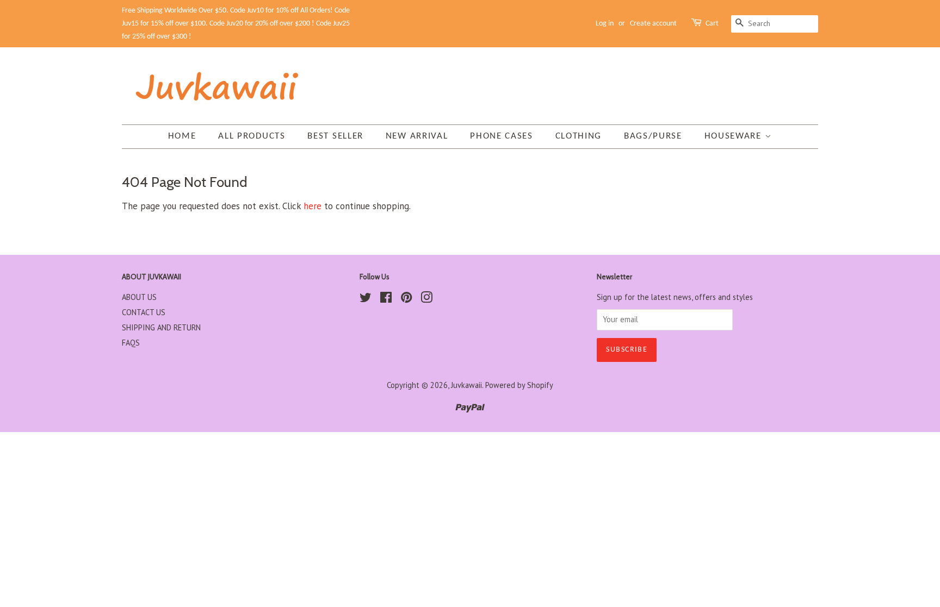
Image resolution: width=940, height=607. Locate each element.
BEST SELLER (335, 136)
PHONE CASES (501, 136)
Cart (712, 24)
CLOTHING (578, 136)
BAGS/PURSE (653, 136)
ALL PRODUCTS (251, 136)
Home (182, 136)
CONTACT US (143, 312)
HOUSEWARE (734, 136)
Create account (653, 24)
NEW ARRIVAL (417, 136)
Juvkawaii (466, 385)
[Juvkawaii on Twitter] (366, 299)
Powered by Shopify (519, 385)
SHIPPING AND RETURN (161, 327)
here (312, 206)
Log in (605, 24)
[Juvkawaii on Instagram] (426, 299)
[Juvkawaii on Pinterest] (406, 299)
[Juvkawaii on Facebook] (386, 299)
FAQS (131, 342)
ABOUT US (139, 297)
